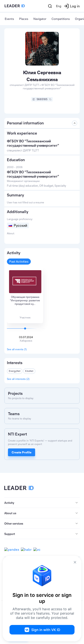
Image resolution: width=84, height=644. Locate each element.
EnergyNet (14, 371)
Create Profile (21, 452)
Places (23, 19)
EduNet (29, 371)
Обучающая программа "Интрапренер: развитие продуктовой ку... (25, 300)
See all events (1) (17, 349)
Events (9, 19)
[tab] (42, 503)
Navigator (39, 19)
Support (9, 534)
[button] (42, 503)
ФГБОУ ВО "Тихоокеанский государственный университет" (33, 174)
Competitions (60, 19)
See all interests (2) (18, 379)
